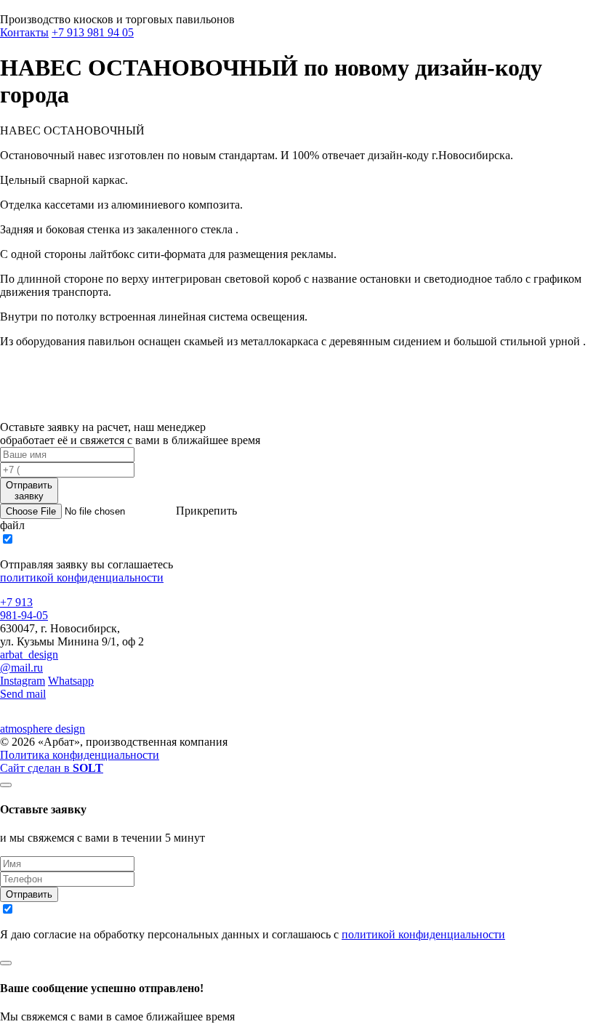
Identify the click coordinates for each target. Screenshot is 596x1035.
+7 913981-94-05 (24, 608)
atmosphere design (42, 728)
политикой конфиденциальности (82, 577)
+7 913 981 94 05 (93, 32)
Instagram (22, 680)
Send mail (23, 694)
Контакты (24, 32)
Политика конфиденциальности (79, 755)
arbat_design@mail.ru (29, 661)
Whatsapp (71, 680)
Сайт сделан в (51, 768)
